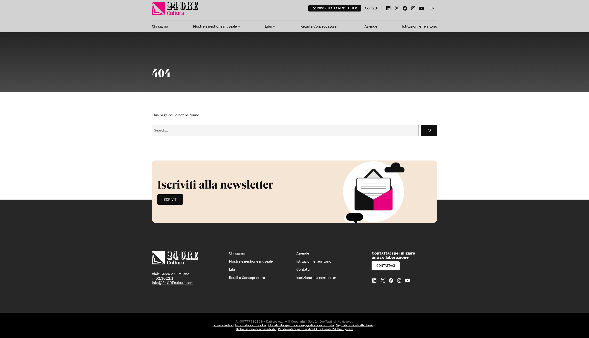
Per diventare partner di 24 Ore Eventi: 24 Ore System (315, 329)
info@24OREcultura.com (172, 282)
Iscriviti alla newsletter (337, 8)
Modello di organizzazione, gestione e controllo (301, 325)
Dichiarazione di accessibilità (256, 329)
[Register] (294, 191)
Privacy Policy (223, 325)
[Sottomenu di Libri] (274, 26)
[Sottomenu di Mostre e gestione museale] (239, 26)
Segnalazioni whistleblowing (355, 325)
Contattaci (385, 266)
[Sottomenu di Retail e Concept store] (338, 26)
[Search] (429, 130)
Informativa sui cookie (250, 325)
